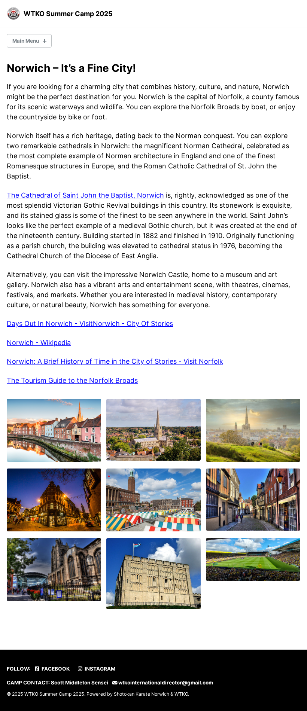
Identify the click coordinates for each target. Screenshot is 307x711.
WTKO (181, 694)
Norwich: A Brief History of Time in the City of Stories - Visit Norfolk (115, 361)
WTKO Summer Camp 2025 (68, 14)
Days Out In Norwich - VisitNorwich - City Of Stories (90, 323)
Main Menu (25, 41)
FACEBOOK (55, 669)
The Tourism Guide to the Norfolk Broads (72, 380)
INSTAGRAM (99, 669)
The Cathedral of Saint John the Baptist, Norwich (85, 195)
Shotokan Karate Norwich (141, 694)
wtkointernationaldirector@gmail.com (165, 683)
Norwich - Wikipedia (39, 343)
